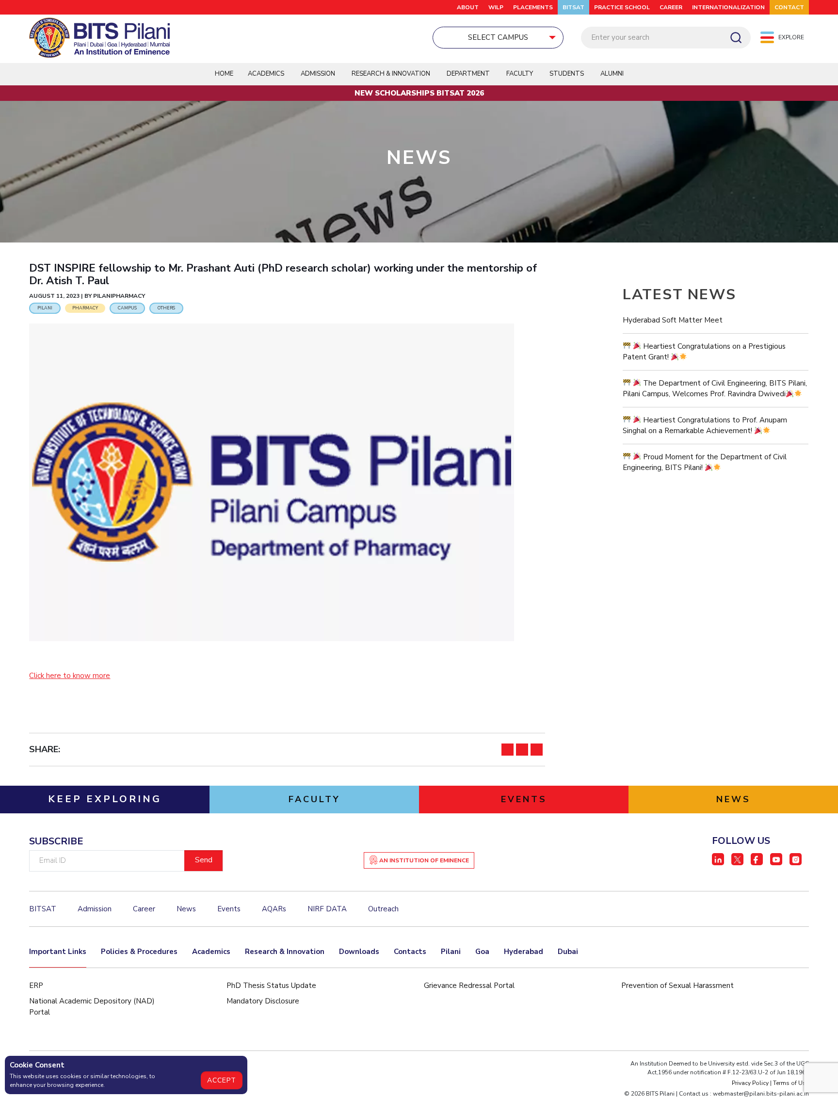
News (186, 909)
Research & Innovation (284, 951)
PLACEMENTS (533, 7)
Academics (211, 951)
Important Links (57, 951)
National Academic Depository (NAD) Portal (92, 1006)
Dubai (568, 951)
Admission (318, 73)
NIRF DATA (327, 909)
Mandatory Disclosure (262, 1001)
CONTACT (789, 7)
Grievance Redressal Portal (469, 985)
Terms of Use (791, 1083)
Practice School (622, 7)
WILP (495, 7)
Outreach (383, 909)
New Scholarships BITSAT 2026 (419, 93)
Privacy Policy (750, 1083)
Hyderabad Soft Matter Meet (673, 320)
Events (229, 909)
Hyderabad (523, 951)
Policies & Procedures (139, 951)
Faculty (519, 73)
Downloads (359, 951)
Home (224, 73)
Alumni (612, 73)
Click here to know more (69, 675)
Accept (221, 1080)
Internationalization (728, 7)
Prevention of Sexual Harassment (677, 985)
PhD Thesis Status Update (271, 985)
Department (468, 73)
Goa (482, 951)
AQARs (274, 909)
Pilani (451, 951)
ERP (36, 985)
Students (566, 73)
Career (671, 7)
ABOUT (468, 7)
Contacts (410, 951)
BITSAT (573, 7)
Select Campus (498, 37)
